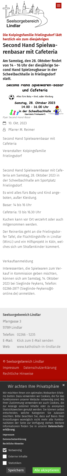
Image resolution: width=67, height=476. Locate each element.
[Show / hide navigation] (58, 5)
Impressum (8, 434)
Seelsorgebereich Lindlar (22, 315)
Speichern (16, 470)
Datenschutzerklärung (14, 439)
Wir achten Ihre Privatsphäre (33, 386)
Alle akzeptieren (46, 470)
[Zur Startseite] (25, 14)
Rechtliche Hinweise (13, 443)
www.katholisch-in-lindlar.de (38, 347)
